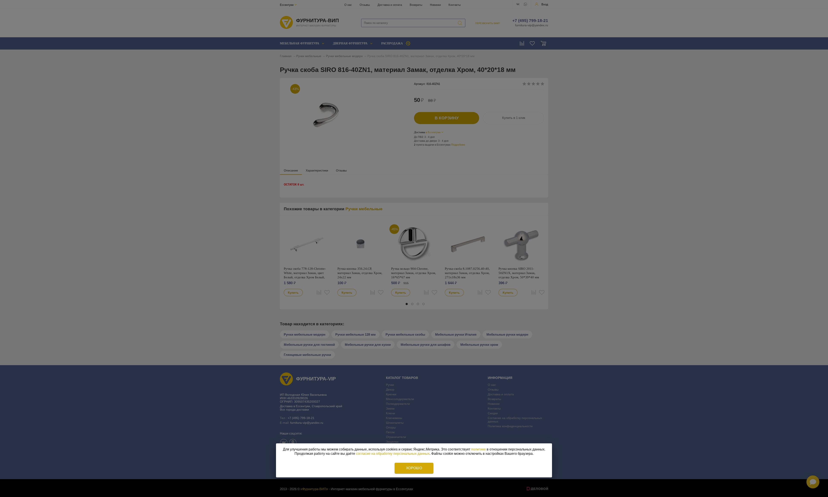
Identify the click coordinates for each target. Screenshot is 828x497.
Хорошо (414, 468)
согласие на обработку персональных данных (393, 453)
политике (478, 449)
